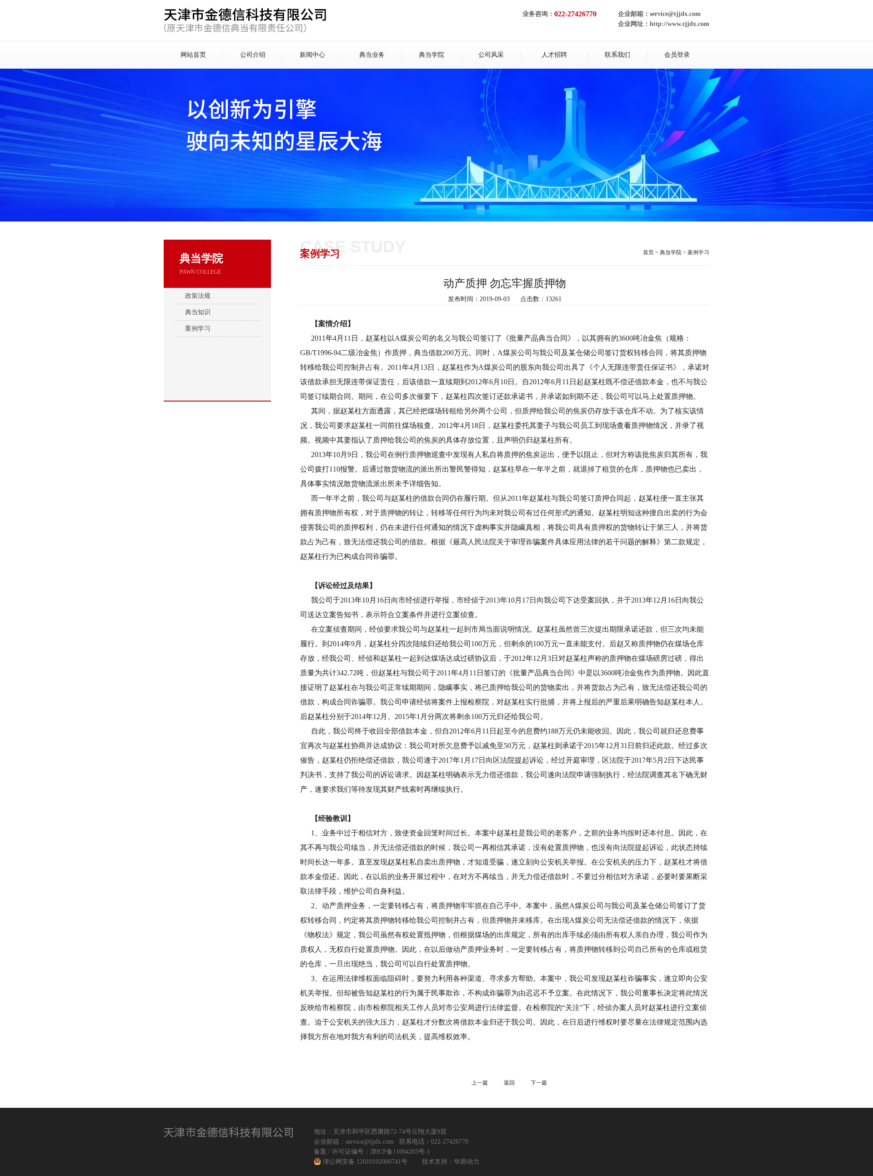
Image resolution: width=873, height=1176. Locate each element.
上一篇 (480, 1083)
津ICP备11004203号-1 (400, 1151)
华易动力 (466, 1161)
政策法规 (198, 295)
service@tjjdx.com (675, 13)
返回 (509, 1083)
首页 (648, 252)
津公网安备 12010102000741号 (365, 1161)
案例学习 (198, 328)
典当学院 (671, 252)
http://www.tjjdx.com (679, 23)
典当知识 (198, 312)
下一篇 (539, 1083)
